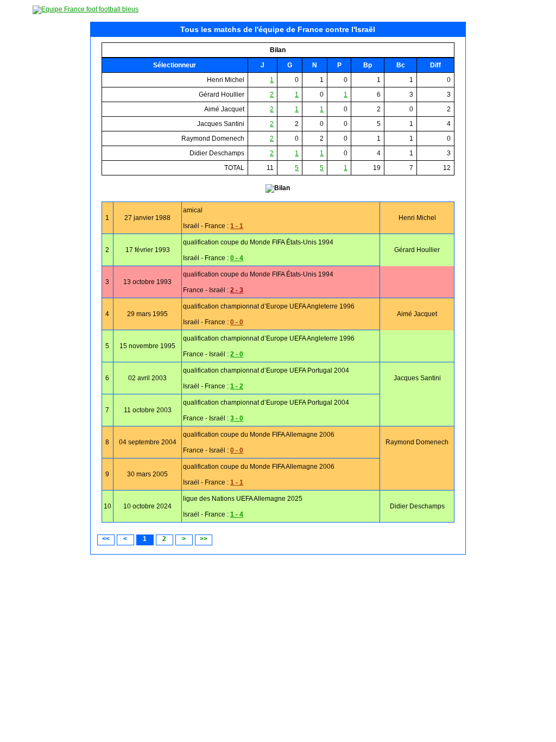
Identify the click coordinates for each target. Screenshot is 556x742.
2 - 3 (236, 290)
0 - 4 (236, 258)
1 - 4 (236, 514)
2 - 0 (236, 354)
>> (203, 539)
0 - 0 (236, 322)
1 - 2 (236, 386)
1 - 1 (236, 226)
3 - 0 (236, 418)
